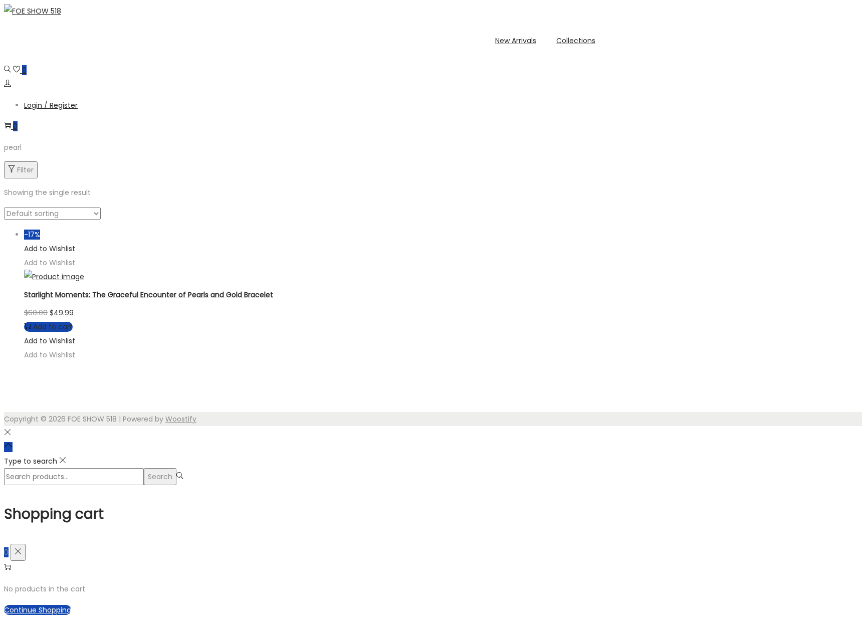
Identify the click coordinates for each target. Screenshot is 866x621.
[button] (49, 249)
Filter (25, 170)
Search (160, 477)
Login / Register (51, 105)
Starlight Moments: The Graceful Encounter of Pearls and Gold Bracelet (148, 295)
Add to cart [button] (53, 327)
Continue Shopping (37, 610)
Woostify (180, 419)
